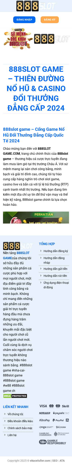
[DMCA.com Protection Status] (15, 396)
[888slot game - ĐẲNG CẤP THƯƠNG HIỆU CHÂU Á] (36, 6)
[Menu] (5, 7)
